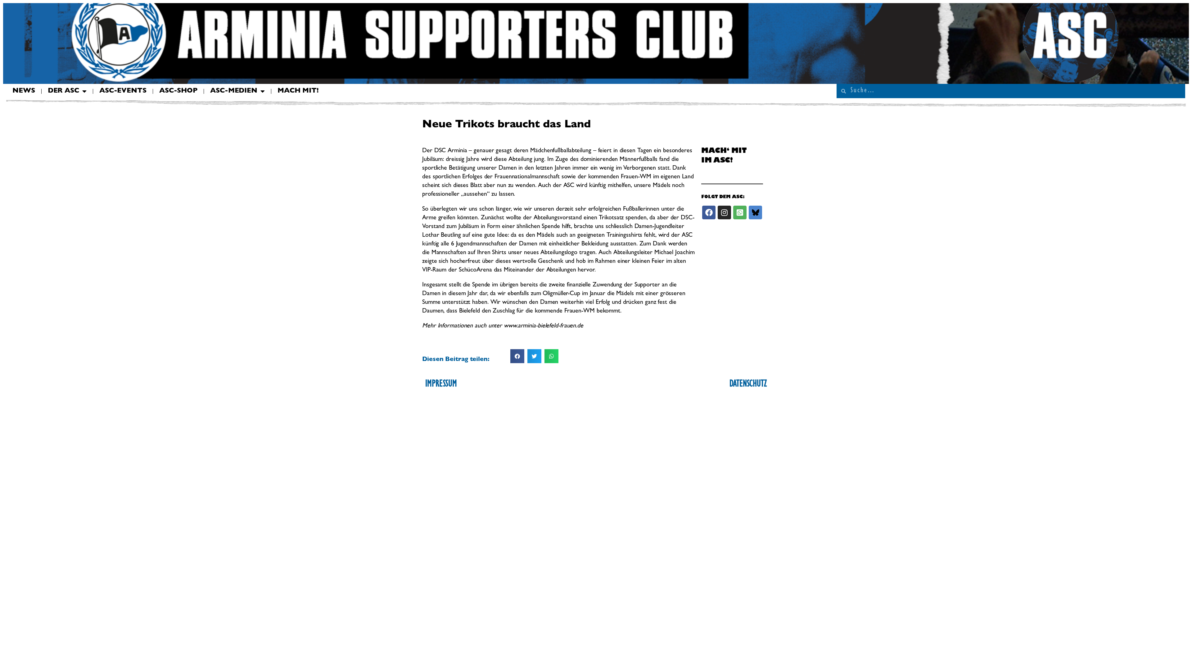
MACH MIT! (298, 91)
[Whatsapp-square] (740, 212)
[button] (517, 356)
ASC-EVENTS (123, 91)
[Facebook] (709, 212)
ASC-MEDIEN (233, 91)
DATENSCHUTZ (748, 385)
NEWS (23, 91)
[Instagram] (724, 212)
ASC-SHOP (178, 91)
